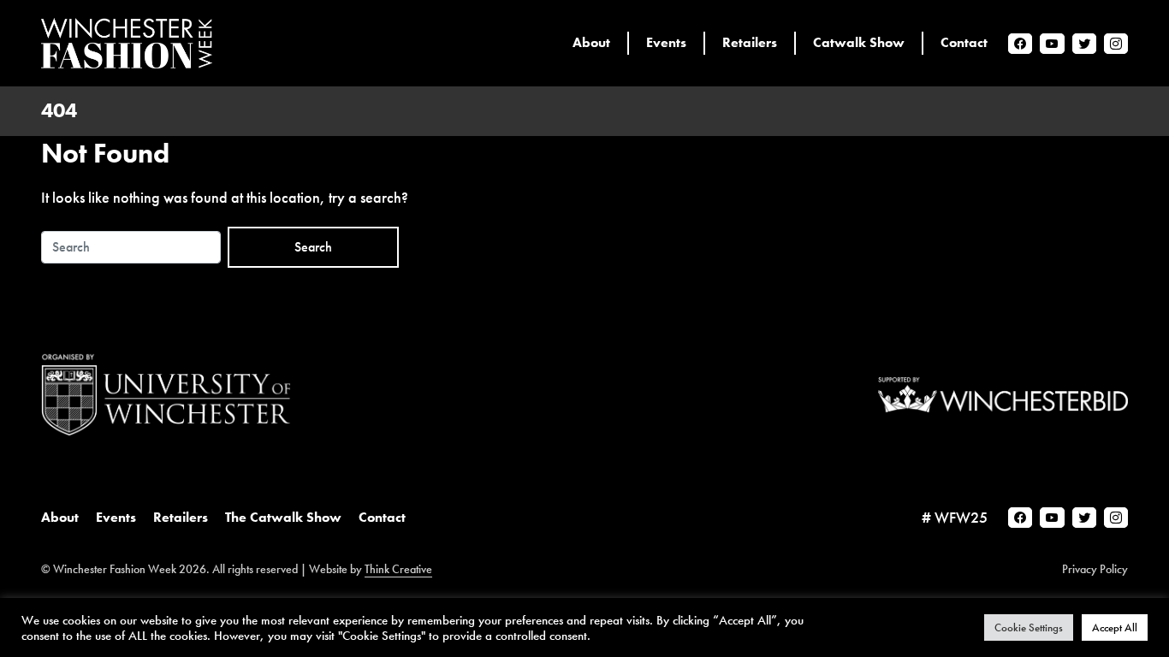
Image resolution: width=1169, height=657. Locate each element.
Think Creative (398, 569)
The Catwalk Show (283, 517)
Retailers (180, 517)
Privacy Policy (1095, 569)
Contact (382, 517)
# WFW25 (955, 517)
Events (116, 517)
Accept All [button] (1114, 627)
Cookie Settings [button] (1028, 627)
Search (313, 247)
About (60, 517)
